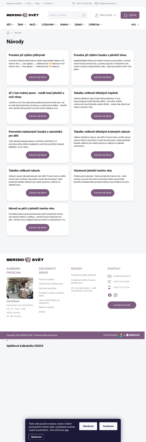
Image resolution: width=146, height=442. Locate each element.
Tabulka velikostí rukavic (24, 170)
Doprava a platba (14, 3)
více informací (13, 301)
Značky (42, 312)
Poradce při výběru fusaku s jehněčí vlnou (100, 55)
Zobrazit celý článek (37, 77)
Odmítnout (88, 426)
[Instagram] (115, 294)
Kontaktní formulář (121, 305)
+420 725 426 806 (121, 281)
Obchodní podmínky (47, 288)
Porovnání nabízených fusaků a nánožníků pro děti (35, 133)
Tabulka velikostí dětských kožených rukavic (102, 131)
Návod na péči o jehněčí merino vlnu (31, 208)
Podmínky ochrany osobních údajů (51, 294)
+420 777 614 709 (121, 287)
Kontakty (48, 3)
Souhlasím (108, 426)
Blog (37, 3)
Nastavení (36, 437)
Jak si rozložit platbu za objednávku (49, 301)
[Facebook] (110, 294)
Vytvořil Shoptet (110, 335)
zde (66, 430)
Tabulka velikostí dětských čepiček (96, 93)
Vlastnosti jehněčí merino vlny (93, 170)
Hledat (84, 15)
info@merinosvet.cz (122, 276)
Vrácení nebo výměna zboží (51, 284)
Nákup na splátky (46, 307)
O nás (28, 3)
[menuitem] (11, 24)
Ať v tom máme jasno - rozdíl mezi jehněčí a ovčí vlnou (36, 95)
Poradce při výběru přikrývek (27, 55)
